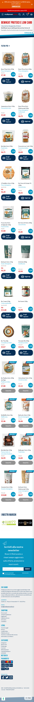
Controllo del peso (5, 651)
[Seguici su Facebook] (3, 678)
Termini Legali (4, 628)
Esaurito (8, 390)
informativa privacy (18, 573)
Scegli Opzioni (8, 81)
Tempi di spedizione (6, 614)
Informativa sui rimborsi (7, 636)
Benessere (4, 644)
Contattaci (3, 621)
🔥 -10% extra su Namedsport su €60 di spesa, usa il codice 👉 (16, 4)
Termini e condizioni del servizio (9, 634)
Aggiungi (27, 81)
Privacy (3, 629)
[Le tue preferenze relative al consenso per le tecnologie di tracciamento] (3, 698)
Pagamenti (4, 616)
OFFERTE (3, 653)
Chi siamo (3, 619)
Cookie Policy (4, 631)
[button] (3, 523)
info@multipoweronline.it (7, 606)
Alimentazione (5, 649)
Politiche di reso (5, 618)
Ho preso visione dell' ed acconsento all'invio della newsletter (16, 573)
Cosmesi (3, 648)
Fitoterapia (4, 646)
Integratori (4, 643)
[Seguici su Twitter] (7, 678)
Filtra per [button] (5, 46)
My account (4, 613)
